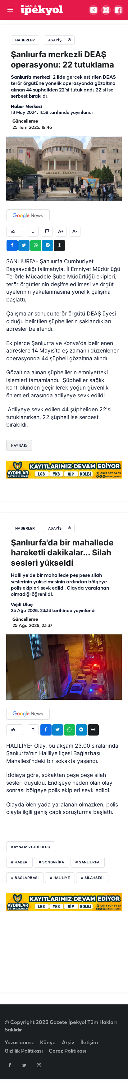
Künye (48, 1042)
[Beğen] (14, 231)
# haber (19, 862)
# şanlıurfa (87, 862)
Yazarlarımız (19, 1042)
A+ (61, 231)
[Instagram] (39, 1065)
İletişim (89, 1042)
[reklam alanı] (64, 469)
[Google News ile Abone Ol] (28, 215)
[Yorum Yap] (47, 231)
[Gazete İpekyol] (42, 9)
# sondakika (51, 862)
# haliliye (60, 878)
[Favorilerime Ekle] (33, 231)
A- (74, 231)
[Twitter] (24, 1065)
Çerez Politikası (67, 1051)
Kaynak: (19, 445)
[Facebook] (10, 1065)
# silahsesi (92, 878)
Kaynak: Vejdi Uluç (30, 847)
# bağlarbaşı (25, 878)
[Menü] (10, 10)
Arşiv (68, 1042)
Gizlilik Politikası (24, 1051)
